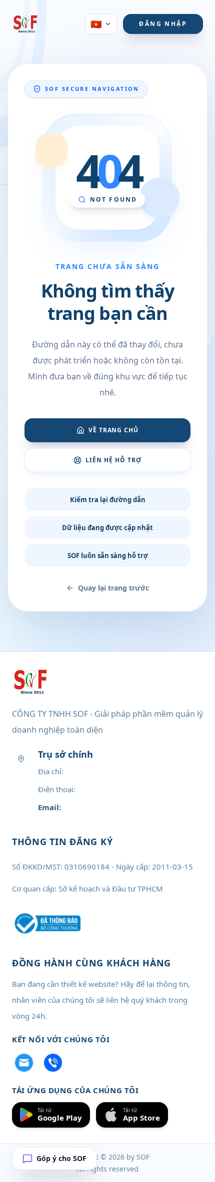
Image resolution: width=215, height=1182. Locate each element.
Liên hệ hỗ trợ (113, 460)
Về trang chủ (113, 430)
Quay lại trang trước (113, 587)
